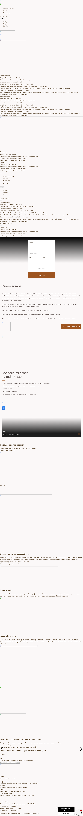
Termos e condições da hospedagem (10, 795)
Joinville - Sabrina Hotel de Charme (19, 90)
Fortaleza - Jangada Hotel (27, 80)
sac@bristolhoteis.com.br (10, 810)
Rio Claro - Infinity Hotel (13, 92)
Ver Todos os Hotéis (6, 223)
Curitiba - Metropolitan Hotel (44, 88)
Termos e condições (19, 160)
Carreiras (10, 154)
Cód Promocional (42, 265)
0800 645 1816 (31, 804)
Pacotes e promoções (16, 156)
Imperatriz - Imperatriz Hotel (14, 82)
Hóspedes (32, 265)
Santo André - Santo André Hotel (50, 92)
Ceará (2, 80)
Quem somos (4, 154)
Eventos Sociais (21, 158)
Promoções (6, 13)
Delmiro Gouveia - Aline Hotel (13, 78)
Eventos (5, 11)
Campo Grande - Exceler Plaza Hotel (22, 84)
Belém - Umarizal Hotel (40, 86)
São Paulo (3, 92)
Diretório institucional (27, 795)
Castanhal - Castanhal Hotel (11, 86)
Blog (14, 154)
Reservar (41, 275)
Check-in (31, 257)
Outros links (6, 184)
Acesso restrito (4, 16)
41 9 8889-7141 (11, 806)
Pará (1, 86)
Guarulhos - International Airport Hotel (30, 92)
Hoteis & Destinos (8, 8)
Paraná (2, 88)
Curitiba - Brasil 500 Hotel (11, 88)
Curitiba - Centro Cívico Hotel (27, 88)
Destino (31, 242)
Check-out (44, 257)
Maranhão (3, 82)
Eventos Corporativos (11, 158)
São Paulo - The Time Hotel (68, 92)
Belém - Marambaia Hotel (26, 86)
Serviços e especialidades (30, 156)
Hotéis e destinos (5, 156)
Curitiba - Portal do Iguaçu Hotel (61, 88)
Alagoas (2, 78)
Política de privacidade (6, 160)
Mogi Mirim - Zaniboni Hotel (20, 94)
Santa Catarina (4, 90)
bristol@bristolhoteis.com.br (13, 808)
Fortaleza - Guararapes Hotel (12, 80)
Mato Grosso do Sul (5, 84)
